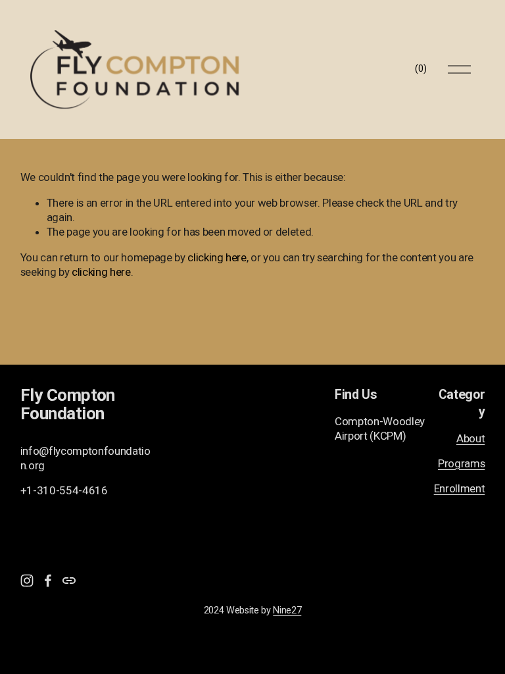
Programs (461, 463)
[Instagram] (27, 580)
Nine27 (287, 610)
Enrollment (459, 488)
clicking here (217, 257)
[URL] (69, 580)
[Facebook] (48, 580)
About (470, 438)
